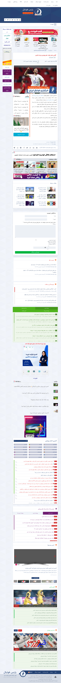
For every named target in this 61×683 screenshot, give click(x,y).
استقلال (55, 447)
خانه (57, 2)
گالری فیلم (40, 457)
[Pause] (15, 124)
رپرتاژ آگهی (15, 2)
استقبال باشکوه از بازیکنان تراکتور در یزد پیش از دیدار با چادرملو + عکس (45, 610)
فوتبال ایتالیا (25, 449)
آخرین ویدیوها (51, 545)
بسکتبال (25, 452)
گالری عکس (54, 457)
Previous (15, 556)
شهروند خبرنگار (38, 2)
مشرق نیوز (48, 142)
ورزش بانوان (25, 454)
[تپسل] (14, 30)
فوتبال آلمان (54, 452)
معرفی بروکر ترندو (7, 84)
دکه (26, 457)
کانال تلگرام (30, 672)
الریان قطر (35, 95)
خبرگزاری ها (50, 50)
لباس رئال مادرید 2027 (7, 72)
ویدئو (52, 2)
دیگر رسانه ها (46, 2)
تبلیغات (31, 2)
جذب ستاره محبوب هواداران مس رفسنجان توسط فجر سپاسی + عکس (45, 617)
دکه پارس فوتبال (51, 630)
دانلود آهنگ (7, 77)
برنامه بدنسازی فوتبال (7, 89)
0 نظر (46, 61)
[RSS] (56, 260)
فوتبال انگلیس (39, 449)
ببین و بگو (51, 260)
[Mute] (17, 124)
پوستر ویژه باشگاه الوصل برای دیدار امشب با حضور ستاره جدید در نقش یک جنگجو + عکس (42, 622)
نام (55, 216)
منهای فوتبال (40, 452)
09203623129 (7, 45)
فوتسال (40, 444)
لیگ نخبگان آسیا (50, 100)
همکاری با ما (55, 5)
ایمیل (54, 219)
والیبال (55, 454)
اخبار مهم (49, 144)
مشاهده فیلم (36, 578)
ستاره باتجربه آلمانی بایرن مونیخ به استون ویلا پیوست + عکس (46, 620)
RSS (21, 2)
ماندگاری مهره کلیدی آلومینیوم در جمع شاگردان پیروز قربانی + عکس (46, 612)
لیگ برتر (25, 444)
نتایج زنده (35, 378)
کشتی (41, 454)
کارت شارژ (26, 2)
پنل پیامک (7, 67)
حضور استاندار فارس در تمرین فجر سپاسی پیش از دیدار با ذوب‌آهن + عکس (44, 615)
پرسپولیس (40, 447)
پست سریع (7, 81)
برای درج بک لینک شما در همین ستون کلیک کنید (35, 344)
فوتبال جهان (25, 447)
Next (55, 556)
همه (26, 440)
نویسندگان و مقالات (49, 284)
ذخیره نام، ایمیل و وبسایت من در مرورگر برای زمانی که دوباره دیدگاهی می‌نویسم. (52, 242)
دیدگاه (54, 224)
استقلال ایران (40, 95)
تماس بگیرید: (7, 42)
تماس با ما (48, 5)
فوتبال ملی (54, 444)
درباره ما (9, 2)
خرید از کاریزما (21, 134)
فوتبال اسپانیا (54, 449)
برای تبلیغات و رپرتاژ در (7, 30)
